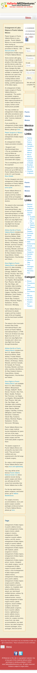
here (18, 129)
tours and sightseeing (16, 466)
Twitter (21, 653)
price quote (8, 187)
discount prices (10, 50)
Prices (29, 256)
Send (29, 78)
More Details (9, 176)
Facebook (16, 653)
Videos (29, 258)
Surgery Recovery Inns (30, 271)
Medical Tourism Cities (29, 213)
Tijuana (32, 227)
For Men (30, 297)
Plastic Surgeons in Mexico (13, 132)
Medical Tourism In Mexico (30, 206)
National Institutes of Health (30, 161)
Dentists (29, 254)
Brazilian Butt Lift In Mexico (30, 167)
